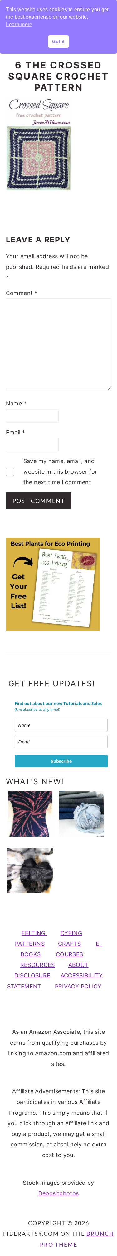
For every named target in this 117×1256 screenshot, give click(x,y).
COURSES (69, 954)
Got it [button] (58, 41)
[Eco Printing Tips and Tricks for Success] (30, 870)
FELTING (34, 933)
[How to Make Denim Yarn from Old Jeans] (81, 814)
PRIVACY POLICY (78, 986)
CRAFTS (69, 943)
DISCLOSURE (32, 975)
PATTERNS (30, 943)
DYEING (71, 933)
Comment (21, 293)
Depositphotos (58, 1193)
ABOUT (78, 965)
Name (16, 403)
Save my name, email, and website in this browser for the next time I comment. (60, 471)
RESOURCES (37, 965)
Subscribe (61, 761)
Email (15, 432)
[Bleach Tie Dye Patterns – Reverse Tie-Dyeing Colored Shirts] (30, 814)
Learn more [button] (19, 24)
